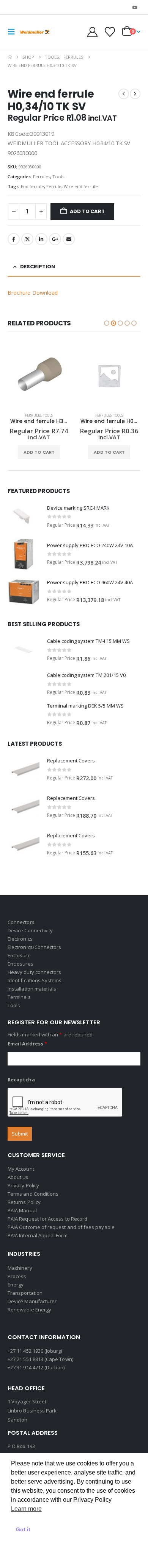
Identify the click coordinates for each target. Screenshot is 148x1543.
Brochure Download (33, 292)
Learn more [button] (26, 1509)
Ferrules (41, 176)
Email (69, 239)
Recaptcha (21, 1079)
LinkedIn (41, 239)
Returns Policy (24, 1202)
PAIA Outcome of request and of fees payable (61, 1227)
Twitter (27, 239)
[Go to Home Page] (10, 57)
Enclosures (20, 963)
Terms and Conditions (33, 1193)
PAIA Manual (22, 1210)
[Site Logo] (35, 32)
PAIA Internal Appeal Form (38, 1235)
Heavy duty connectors (34, 972)
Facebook (14, 239)
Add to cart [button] (39, 452)
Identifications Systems (35, 980)
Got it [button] (23, 1529)
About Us (18, 1177)
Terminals (19, 997)
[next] (135, 94)
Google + (55, 239)
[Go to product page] (39, 375)
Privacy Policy (23, 1185)
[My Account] (93, 32)
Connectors (21, 922)
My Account (21, 1168)
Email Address (27, 1043)
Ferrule (53, 186)
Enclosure (19, 955)
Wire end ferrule (81, 186)
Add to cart (87, 211)
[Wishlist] (110, 32)
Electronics (20, 938)
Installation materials (32, 988)
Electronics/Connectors (34, 947)
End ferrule (32, 186)
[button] (14, 31)
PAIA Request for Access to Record (47, 1218)
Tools (58, 176)
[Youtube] (135, 7)
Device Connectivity (30, 930)
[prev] (123, 94)
